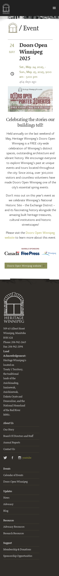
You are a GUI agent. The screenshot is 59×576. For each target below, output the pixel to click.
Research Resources (13, 533)
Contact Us (9, 449)
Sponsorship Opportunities (17, 556)
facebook (12, 457)
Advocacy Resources (14, 526)
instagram (19, 457)
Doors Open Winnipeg (15, 481)
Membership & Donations (17, 549)
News (6, 497)
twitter (5, 457)
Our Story (8, 429)
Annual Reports (11, 442)
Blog (5, 510)
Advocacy (8, 504)
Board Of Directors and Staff (18, 436)
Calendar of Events (13, 475)
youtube (26, 457)
